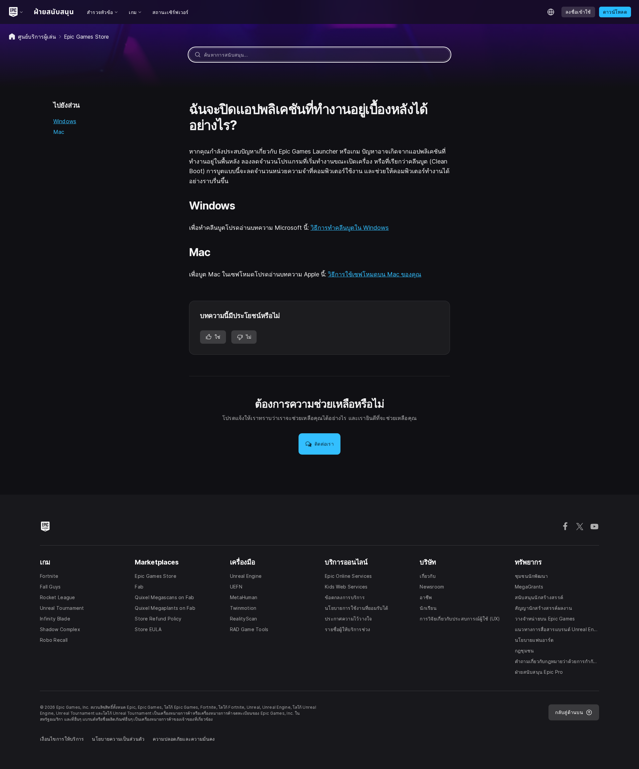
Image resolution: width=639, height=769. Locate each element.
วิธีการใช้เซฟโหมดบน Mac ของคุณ (374, 274)
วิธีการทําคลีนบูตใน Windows (350, 227)
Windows (64, 121)
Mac (58, 132)
